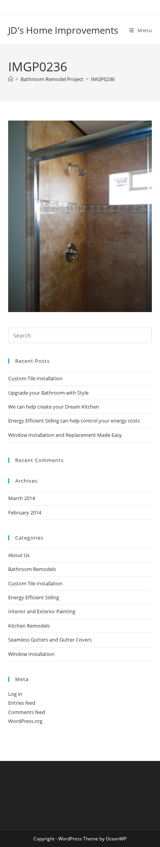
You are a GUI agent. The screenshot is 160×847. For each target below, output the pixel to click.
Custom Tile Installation (35, 378)
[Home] (10, 79)
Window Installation (31, 653)
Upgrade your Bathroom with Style (48, 392)
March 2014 (21, 498)
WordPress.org (25, 721)
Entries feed (21, 702)
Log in (15, 693)
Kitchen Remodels (29, 625)
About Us (19, 555)
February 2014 (24, 512)
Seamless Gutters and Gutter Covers (50, 639)
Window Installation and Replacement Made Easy (65, 434)
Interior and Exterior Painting (41, 611)
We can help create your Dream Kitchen (53, 406)
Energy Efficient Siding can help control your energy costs (74, 420)
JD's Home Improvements (63, 30)
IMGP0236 (103, 79)
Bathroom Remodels (32, 569)
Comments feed (26, 712)
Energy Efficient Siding (33, 597)
